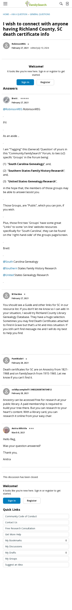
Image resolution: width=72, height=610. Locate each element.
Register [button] (45, 82)
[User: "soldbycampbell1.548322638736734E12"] (6, 391)
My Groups (11, 558)
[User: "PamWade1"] (6, 360)
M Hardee (17, 294)
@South (8, 261)
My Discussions (13, 546)
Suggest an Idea (14, 564)
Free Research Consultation (20, 528)
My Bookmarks (36, 540)
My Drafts (36, 552)
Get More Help (13, 534)
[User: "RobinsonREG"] (6, 45)
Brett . (15, 98)
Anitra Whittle (19, 428)
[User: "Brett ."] (6, 100)
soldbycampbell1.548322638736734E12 (32, 389)
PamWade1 (18, 358)
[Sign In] (67, 3)
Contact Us (11, 522)
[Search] (61, 3)
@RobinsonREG (12, 109)
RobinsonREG (19, 43)
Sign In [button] (25, 82)
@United (8, 275)
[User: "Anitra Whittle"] (6, 430)
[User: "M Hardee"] (6, 295)
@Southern (10, 268)
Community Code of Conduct (21, 516)
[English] (36, 3)
